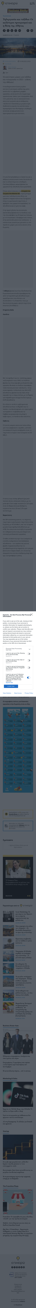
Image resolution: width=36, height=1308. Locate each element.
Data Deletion (7, 693)
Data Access (18, 693)
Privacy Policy (29, 693)
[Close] (32, 615)
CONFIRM (10, 686)
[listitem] (18, 649)
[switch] (28, 654)
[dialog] (18, 654)
